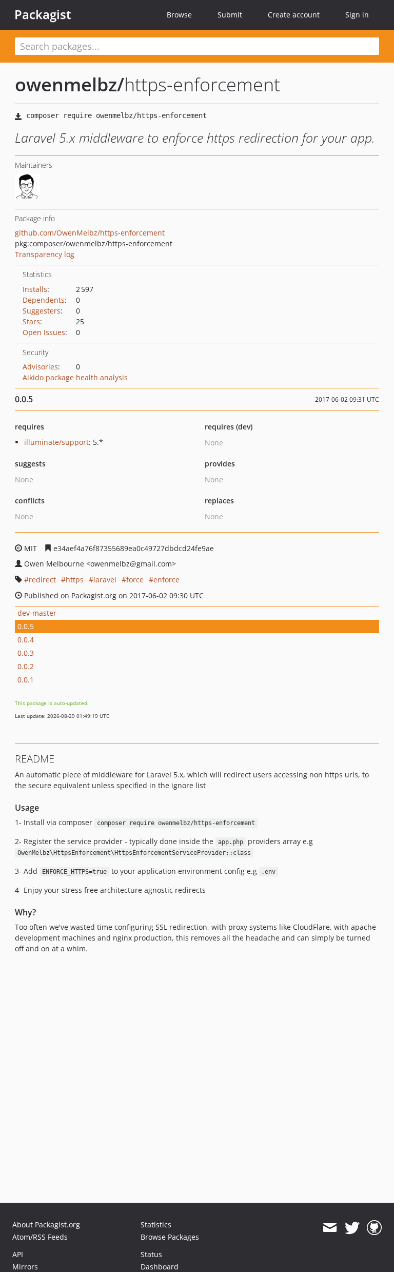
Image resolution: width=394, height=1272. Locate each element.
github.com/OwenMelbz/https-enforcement (90, 233)
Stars (31, 321)
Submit (230, 14)
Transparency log (44, 254)
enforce (166, 579)
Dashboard (160, 1266)
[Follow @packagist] (352, 1228)
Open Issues (44, 332)
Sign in (357, 14)
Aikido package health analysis (75, 377)
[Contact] (329, 1228)
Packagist (42, 14)
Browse (179, 14)
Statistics (156, 1224)
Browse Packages (170, 1237)
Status (151, 1254)
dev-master (36, 613)
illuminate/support (56, 442)
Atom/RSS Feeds (40, 1237)
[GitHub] (374, 1228)
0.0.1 (25, 679)
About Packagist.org (46, 1224)
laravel (104, 579)
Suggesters (42, 311)
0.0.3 (25, 653)
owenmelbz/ (69, 84)
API (17, 1254)
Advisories (40, 366)
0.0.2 (25, 666)
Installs (35, 289)
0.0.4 (25, 639)
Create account (294, 14)
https (75, 579)
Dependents (44, 300)
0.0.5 (25, 626)
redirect (42, 579)
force (135, 579)
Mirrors (25, 1266)
